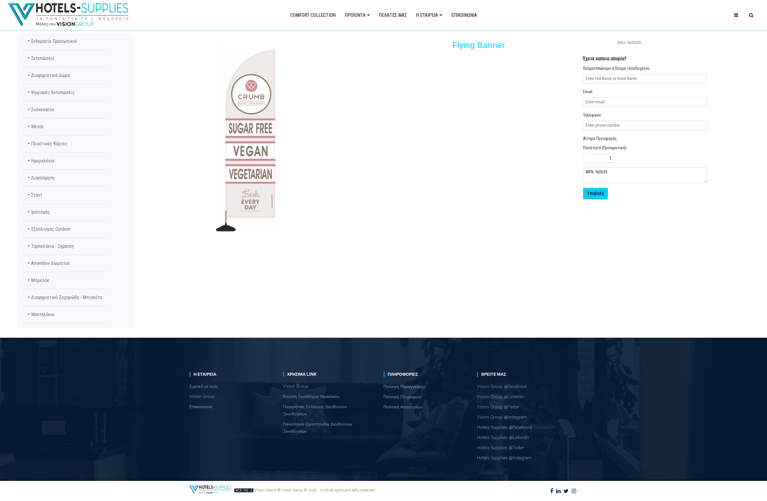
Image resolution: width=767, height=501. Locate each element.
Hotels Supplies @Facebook (504, 427)
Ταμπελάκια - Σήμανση (52, 246)
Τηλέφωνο (592, 115)
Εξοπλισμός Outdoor (50, 229)
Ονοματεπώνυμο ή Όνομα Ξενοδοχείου (616, 68)
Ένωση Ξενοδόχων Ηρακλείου (311, 396)
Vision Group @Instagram (502, 417)
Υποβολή (595, 193)
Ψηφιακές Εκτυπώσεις (52, 92)
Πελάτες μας (393, 15)
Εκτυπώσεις (42, 58)
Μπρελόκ (39, 280)
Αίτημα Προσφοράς (600, 138)
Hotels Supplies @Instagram (504, 457)
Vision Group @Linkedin (500, 396)
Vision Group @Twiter (498, 407)
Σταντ (36, 195)
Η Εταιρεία (427, 15)
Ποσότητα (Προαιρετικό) (604, 147)
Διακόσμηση (42, 178)
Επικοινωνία (464, 15)
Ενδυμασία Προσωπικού (53, 41)
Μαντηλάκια (42, 314)
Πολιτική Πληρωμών (402, 396)
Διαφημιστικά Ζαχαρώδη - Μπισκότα (66, 297)
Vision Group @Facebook (502, 386)
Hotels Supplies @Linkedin (503, 437)
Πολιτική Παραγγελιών (404, 386)
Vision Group (202, 396)
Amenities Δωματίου (50, 263)
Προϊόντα (355, 15)
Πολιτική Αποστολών (403, 407)
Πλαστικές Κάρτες (49, 144)
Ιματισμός (40, 212)
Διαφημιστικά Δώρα (50, 75)
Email (587, 91)
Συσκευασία (42, 109)
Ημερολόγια (42, 161)
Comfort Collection (313, 15)
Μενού (37, 126)
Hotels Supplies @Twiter (500, 447)
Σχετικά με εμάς (203, 386)
